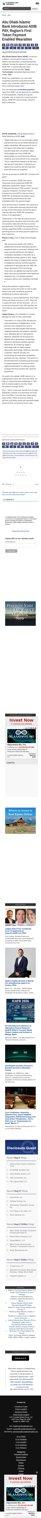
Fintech (21, 451)
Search (34, 9)
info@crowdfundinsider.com (23, 1426)
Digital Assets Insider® (21, 1414)
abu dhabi (32, 451)
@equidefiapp (27, 1382)
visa (36, 455)
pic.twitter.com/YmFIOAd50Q (21, 1384)
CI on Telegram (21, 1447)
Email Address (10, 542)
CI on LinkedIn (21, 1442)
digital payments (32, 453)
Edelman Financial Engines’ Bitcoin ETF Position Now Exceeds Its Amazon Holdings (22, 1292)
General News (21, 1457)
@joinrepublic (15, 1382)
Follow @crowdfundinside (20, 531)
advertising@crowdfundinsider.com (25, 1431)
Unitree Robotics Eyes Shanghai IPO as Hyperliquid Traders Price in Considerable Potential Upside (22, 1322)
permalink (13, 457)
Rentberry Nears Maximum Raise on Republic (21, 1313)
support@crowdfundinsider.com (24, 1429)
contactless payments (22, 453)
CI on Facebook (21, 1439)
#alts (16, 1379)
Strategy (21, 1465)
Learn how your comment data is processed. (19, 493)
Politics (21, 1462)
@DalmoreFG (28, 1379)
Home (4, 15)
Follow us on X (20, 1358)
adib (14, 453)
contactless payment (26, 89)
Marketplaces (21, 1460)
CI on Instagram (21, 1445)
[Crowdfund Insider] (10, 3)
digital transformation (8, 455)
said (22, 136)
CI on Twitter (21, 1436)
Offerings (21, 1468)
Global (21, 1471)
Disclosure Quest (21, 1412)
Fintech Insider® (21, 1409)
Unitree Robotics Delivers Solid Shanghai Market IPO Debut (21, 1304)
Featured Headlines (21, 1454)
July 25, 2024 (28, 1389)
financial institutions (19, 455)
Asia (9, 15)
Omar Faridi (23, 52)
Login (36, 484)
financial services (30, 455)
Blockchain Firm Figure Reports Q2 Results (22, 1332)
